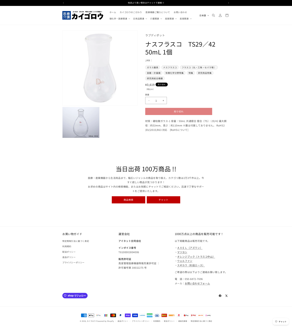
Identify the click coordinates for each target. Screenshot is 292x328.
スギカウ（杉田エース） (191, 265)
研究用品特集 (205, 73)
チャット (163, 199)
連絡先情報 (182, 321)
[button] (119, 18)
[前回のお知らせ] (63, 3)
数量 (147, 94)
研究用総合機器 (155, 78)
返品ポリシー (69, 257)
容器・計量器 (154, 73)
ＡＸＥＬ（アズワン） (189, 247)
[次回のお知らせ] (228, 3)
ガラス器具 (152, 67)
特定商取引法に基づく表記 (75, 241)
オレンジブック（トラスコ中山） (196, 256)
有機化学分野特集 (174, 73)
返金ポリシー (123, 321)
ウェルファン (184, 261)
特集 (191, 73)
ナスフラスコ (170, 67)
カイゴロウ (91, 321)
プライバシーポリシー (73, 262)
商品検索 (128, 199)
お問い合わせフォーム (197, 283)
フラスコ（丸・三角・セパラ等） (199, 67)
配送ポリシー (69, 251)
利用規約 (66, 246)
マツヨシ (182, 252)
